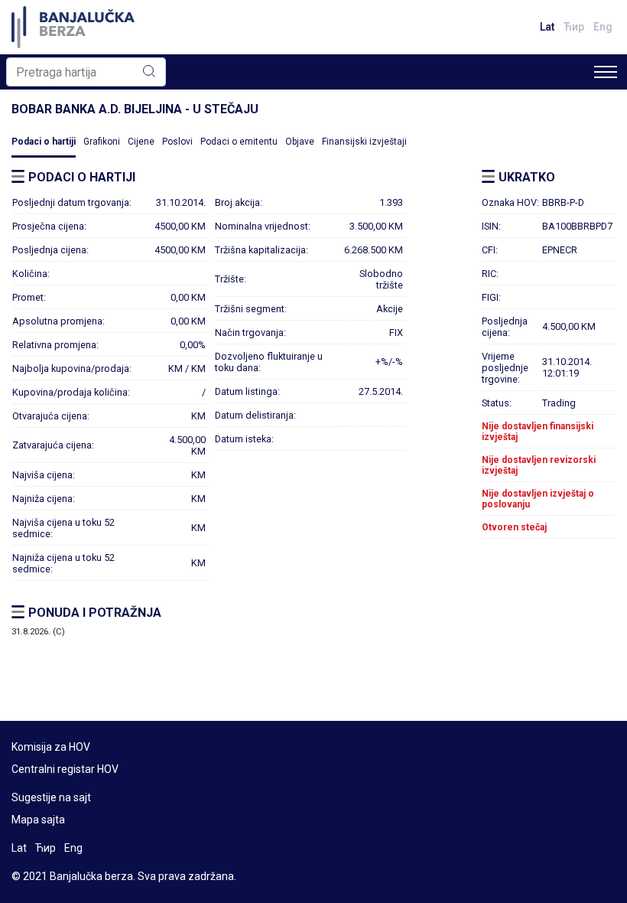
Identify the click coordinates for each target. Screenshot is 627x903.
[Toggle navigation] (605, 72)
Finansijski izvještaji (364, 141)
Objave (299, 141)
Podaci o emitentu (239, 141)
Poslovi (177, 141)
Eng (602, 27)
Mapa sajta (38, 819)
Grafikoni (101, 141)
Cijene (141, 141)
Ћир (574, 27)
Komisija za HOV (50, 747)
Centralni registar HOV (65, 769)
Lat (547, 27)
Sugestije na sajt (51, 797)
